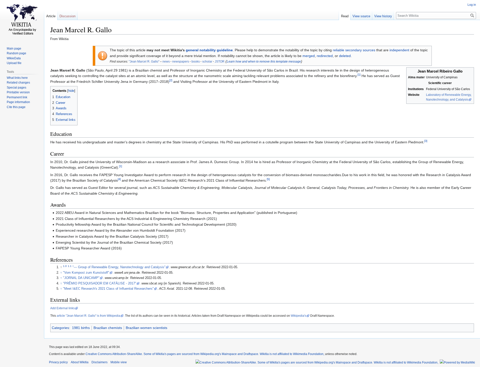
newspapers (180, 61)
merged (308, 56)
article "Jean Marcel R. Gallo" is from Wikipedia (88, 315)
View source (361, 16)
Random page (16, 53)
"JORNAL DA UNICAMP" (81, 278)
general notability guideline (209, 50)
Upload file (14, 63)
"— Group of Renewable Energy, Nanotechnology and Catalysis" (119, 267)
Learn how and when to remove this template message (264, 61)
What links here (17, 78)
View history (383, 16)
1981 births (81, 328)
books (196, 61)
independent (399, 50)
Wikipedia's (298, 315)
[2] (170, 80)
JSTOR (219, 61)
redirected (325, 56)
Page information (18, 102)
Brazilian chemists (108, 328)
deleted (345, 56)
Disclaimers (100, 362)
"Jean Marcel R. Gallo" (144, 61)
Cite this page (16, 107)
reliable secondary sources (354, 50)
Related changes (18, 82)
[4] (119, 179)
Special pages (16, 87)
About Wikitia (79, 362)
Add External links (62, 308)
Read (344, 16)
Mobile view (118, 362)
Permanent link (17, 97)
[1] (359, 74)
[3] (425, 141)
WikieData (14, 58)
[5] (268, 179)
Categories (60, 328)
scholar (207, 61)
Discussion (68, 16)
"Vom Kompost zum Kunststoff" (86, 272)
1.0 (65, 266)
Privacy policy (58, 362)
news (166, 61)
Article (51, 16)
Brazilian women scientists (146, 328)
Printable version (18, 92)
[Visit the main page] (22, 20)
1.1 (70, 266)
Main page (14, 48)
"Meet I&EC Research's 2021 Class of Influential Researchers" (108, 288)
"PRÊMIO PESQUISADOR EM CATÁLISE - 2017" (99, 283)
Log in (472, 5)
